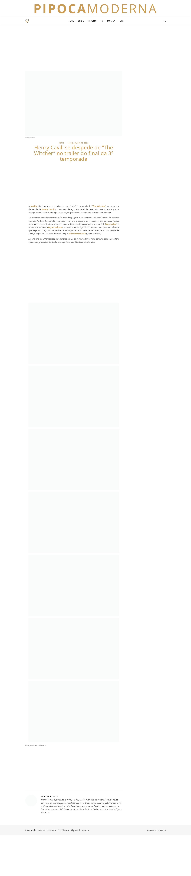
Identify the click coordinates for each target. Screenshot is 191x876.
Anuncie (85, 830)
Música (111, 20)
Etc (121, 20)
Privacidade (30, 830)
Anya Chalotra (55, 227)
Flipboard (75, 830)
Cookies (41, 830)
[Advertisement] (95, 47)
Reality (92, 20)
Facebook (51, 830)
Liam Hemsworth (77, 233)
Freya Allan (110, 224)
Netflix (34, 206)
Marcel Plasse (49, 796)
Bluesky (65, 830)
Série (81, 20)
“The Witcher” (99, 206)
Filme (71, 20)
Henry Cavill (48, 209)
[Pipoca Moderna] (27, 21)
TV (102, 20)
